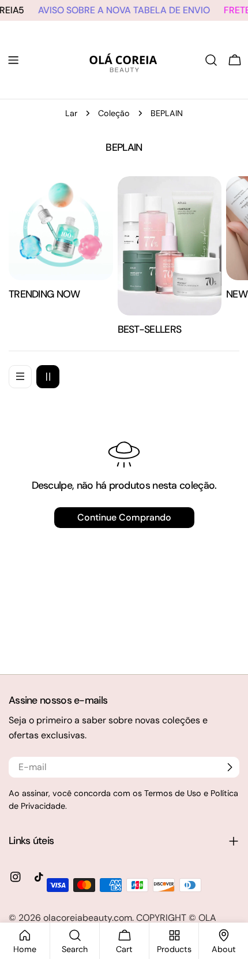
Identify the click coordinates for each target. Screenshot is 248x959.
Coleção (114, 113)
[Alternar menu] (13, 60)
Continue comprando (124, 517)
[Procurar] (211, 60)
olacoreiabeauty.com (87, 918)
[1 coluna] (20, 376)
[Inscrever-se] (229, 767)
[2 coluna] (47, 376)
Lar (71, 113)
